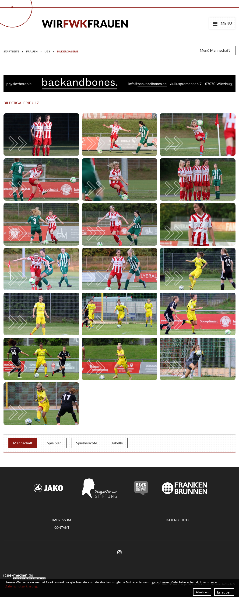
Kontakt (61, 527)
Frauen (32, 51)
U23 (47, 51)
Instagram (119, 552)
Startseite (11, 51)
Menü (222, 23)
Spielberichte (86, 443)
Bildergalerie (67, 51)
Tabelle (117, 443)
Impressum (61, 520)
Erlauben (224, 592)
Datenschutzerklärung (21, 586)
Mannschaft (22, 443)
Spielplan (54, 443)
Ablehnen (202, 592)
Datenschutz (178, 520)
